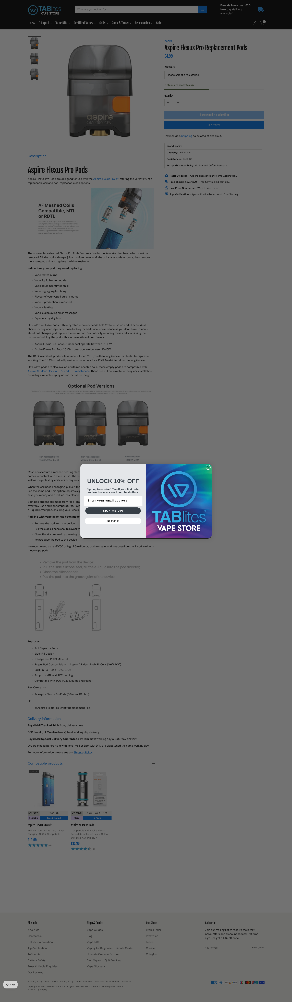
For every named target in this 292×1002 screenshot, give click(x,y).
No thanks (113, 520)
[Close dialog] (208, 467)
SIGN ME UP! (113, 510)
